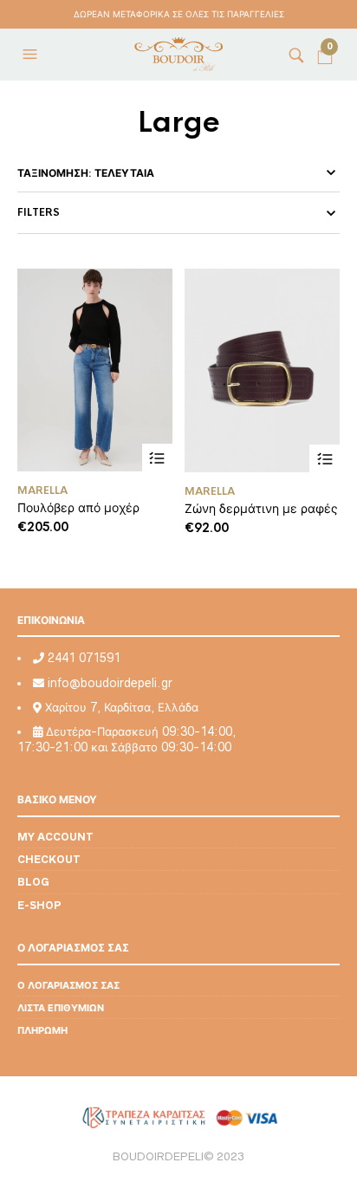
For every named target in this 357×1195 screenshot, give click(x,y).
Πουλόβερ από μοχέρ (78, 507)
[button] (32, 55)
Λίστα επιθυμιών (60, 1007)
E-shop (39, 905)
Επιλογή (157, 459)
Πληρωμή (42, 1030)
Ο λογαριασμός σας (68, 984)
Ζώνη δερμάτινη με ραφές (261, 508)
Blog (33, 881)
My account (55, 836)
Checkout (49, 859)
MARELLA (42, 490)
